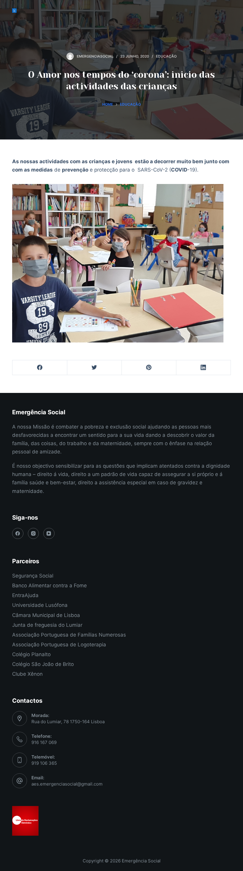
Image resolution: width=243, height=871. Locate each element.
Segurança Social (32, 576)
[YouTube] (49, 533)
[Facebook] (39, 367)
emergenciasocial (95, 56)
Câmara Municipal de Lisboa (46, 615)
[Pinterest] (149, 367)
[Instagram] (33, 533)
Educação (166, 56)
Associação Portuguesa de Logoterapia (59, 645)
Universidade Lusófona (40, 605)
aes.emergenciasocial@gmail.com (67, 784)
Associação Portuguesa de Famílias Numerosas (69, 635)
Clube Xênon (27, 674)
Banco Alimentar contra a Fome (49, 585)
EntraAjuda (25, 595)
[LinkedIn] (203, 367)
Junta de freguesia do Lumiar (47, 625)
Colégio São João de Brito (43, 664)
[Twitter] (94, 367)
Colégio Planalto (31, 654)
